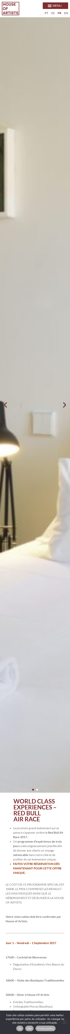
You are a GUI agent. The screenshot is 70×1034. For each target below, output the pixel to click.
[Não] (64, 1022)
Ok (19, 1028)
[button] (55, 5)
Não (29, 1028)
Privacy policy (45, 1028)
